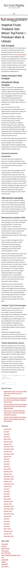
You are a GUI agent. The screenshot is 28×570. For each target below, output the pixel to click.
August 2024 (7, 486)
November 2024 (9, 479)
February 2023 (8, 531)
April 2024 (7, 496)
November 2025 (9, 449)
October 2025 (8, 451)
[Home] (1, 18)
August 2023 (7, 516)
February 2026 (8, 441)
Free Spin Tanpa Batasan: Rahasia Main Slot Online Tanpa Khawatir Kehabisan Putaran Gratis (15, 400)
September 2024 (9, 484)
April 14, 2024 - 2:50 (8, 375)
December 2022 (9, 536)
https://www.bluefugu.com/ (11, 555)
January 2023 (8, 534)
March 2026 (7, 439)
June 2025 (7, 461)
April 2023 (7, 526)
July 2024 (6, 489)
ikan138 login (6, 553)
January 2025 (8, 474)
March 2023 (7, 529)
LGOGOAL (4, 560)
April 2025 (7, 466)
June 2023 (7, 521)
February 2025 (8, 471)
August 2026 (7, 429)
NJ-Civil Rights (14, 5)
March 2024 (7, 499)
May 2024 (7, 494)
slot (2, 557)
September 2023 (9, 514)
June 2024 (7, 491)
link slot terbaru (7, 378)
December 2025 (9, 446)
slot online (5, 566)
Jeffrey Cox (17, 375)
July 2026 (6, 431)
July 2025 (6, 459)
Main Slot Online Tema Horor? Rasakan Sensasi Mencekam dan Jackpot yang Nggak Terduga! (15, 406)
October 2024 (8, 481)
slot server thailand (20, 54)
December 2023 (9, 506)
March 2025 (7, 469)
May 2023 (7, 524)
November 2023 (9, 509)
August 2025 (7, 456)
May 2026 (7, 434)
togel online (5, 548)
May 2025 (7, 464)
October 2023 (8, 511)
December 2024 (9, 476)
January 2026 (8, 444)
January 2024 (8, 504)
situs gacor (5, 551)
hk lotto (4, 546)
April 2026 (7, 436)
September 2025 (9, 454)
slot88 (3, 562)
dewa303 (4, 564)
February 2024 (8, 501)
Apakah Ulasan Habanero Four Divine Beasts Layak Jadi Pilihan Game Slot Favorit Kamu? (15, 419)
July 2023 (6, 519)
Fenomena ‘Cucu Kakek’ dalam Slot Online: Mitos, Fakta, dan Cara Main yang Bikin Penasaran (14, 413)
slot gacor (4, 544)
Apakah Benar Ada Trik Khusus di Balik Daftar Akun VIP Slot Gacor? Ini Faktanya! (15, 393)
